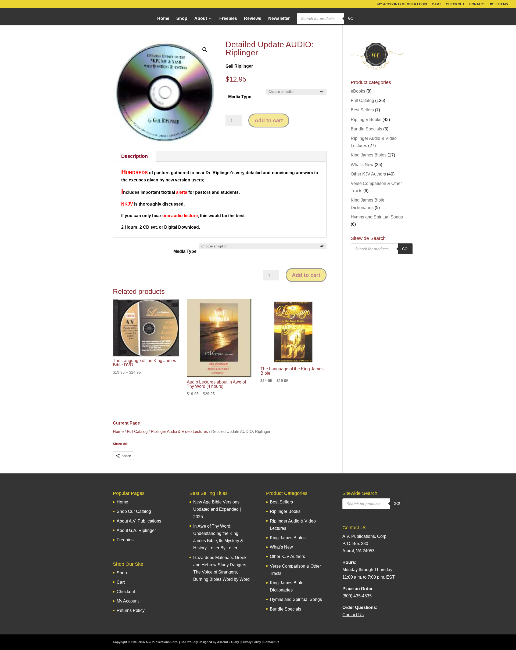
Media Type (239, 96)
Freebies (228, 19)
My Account (128, 601)
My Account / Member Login (402, 4)
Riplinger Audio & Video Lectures (179, 431)
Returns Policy (131, 610)
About (200, 19)
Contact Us (271, 642)
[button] (205, 49)
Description (134, 156)
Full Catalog (137, 431)
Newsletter (279, 19)
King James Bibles (368, 155)
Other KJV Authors (368, 174)
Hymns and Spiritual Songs (377, 217)
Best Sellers (362, 110)
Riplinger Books (366, 119)
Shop (181, 19)
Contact (477, 4)
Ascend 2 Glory (228, 642)
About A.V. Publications (139, 521)
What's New (362, 164)
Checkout (455, 4)
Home (163, 19)
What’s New (281, 547)
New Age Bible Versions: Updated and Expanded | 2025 (217, 509)
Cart (436, 4)
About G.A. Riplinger (136, 530)
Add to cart (269, 120)
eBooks (358, 91)
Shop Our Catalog (134, 511)
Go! (351, 18)
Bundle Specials (366, 129)
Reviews (252, 19)
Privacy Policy (251, 642)
